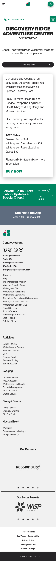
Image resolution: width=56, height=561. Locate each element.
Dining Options (9, 407)
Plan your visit (28, 556)
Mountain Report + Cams (14, 285)
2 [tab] (23, 487)
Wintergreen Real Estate (14, 291)
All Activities (16, 19)
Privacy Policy (28, 540)
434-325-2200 (10, 266)
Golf (5, 353)
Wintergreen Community (14, 295)
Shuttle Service (10, 393)
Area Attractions (10, 380)
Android (31, 217)
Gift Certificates (10, 390)
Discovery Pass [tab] (28, 64)
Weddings (7, 428)
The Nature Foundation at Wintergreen (20, 298)
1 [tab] (18, 487)
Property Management (13, 387)
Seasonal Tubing (10, 360)
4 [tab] (33, 487)
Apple (16, 217)
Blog (5, 278)
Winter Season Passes (13, 347)
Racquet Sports (10, 357)
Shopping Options (11, 411)
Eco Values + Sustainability (28, 536)
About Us (7, 275)
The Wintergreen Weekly (14, 281)
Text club (41, 197)
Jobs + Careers (10, 311)
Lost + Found (9, 317)
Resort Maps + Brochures (14, 314)
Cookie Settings (28, 548)
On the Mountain (10, 377)
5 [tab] (37, 487)
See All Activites (10, 363)
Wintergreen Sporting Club (15, 304)
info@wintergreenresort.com (16, 269)
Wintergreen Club (11, 288)
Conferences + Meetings (14, 431)
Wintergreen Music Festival (15, 301)
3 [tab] (28, 487)
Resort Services (10, 308)
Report (51, 4)
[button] (53, 19)
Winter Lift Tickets (11, 350)
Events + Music (10, 344)
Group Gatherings (11, 434)
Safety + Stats (9, 321)
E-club (42, 190)
